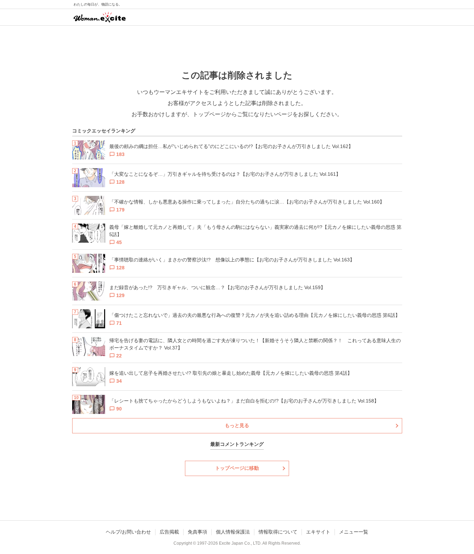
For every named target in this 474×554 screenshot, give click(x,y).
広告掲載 (169, 532)
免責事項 (197, 532)
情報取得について (278, 532)
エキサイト (318, 532)
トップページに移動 (237, 468)
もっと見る (237, 425)
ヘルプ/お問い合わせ (128, 532)
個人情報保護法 (233, 532)
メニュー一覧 (353, 532)
